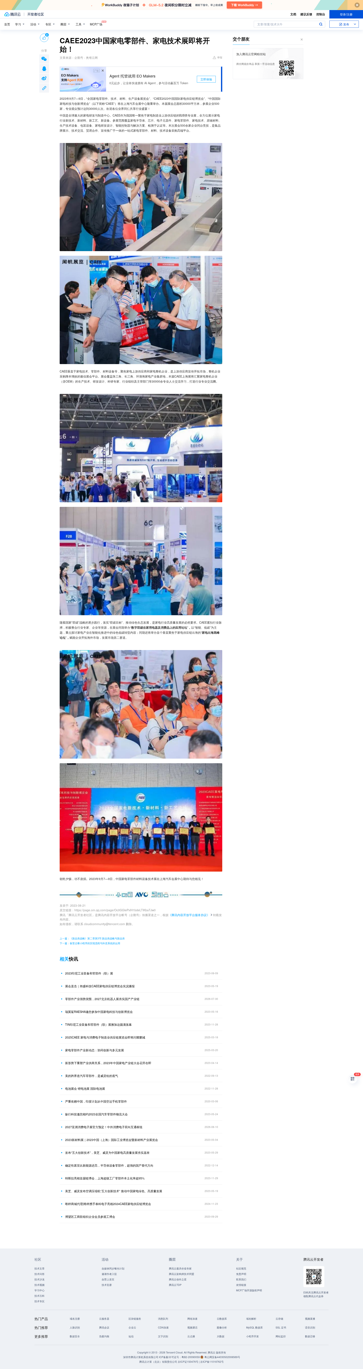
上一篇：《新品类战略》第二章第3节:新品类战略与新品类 (92, 938)
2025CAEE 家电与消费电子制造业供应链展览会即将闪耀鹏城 (105, 1037)
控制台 (320, 14)
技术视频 (39, 1284)
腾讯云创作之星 (178, 1279)
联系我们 (241, 1279)
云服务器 (104, 1318)
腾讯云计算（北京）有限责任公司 (158, 1361)
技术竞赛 (107, 1284)
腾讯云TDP (175, 1284)
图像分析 (222, 1327)
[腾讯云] (12, 14)
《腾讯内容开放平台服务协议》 (189, 915)
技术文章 (39, 1268)
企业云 (132, 1327)
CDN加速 (163, 1327)
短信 (131, 1336)
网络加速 (192, 1318)
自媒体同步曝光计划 (113, 1268)
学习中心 (39, 1290)
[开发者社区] (36, 14)
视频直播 (310, 1318)
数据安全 (75, 1336)
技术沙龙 (39, 1279)
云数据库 (222, 1318)
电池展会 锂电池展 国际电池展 (85, 1088)
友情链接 (241, 1284)
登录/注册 (346, 14)
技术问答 (39, 1274)
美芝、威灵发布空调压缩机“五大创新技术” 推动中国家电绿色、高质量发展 (113, 1191)
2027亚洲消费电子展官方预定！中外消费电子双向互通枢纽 (103, 1127)
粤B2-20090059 (191, 1357)
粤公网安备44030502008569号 (222, 1357)
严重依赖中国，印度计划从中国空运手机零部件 (96, 1101)
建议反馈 (306, 14)
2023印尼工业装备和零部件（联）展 (89, 973)
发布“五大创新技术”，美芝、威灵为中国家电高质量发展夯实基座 (107, 1152)
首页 (7, 24)
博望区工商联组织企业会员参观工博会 (90, 1216)
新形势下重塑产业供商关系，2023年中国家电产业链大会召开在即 (108, 1063)
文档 (293, 14)
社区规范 (241, 1268)
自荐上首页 (108, 1279)
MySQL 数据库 (254, 1327)
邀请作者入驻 (109, 1274)
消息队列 (163, 1318)
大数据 (220, 1336)
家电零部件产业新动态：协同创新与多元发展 (94, 1050)
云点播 (191, 1336)
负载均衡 (104, 1336)
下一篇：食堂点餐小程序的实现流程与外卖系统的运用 (90, 943)
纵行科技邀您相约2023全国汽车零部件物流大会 (96, 1114)
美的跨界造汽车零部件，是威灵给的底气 (91, 1076)
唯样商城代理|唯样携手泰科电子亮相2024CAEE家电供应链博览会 (108, 1204)
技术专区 (39, 1301)
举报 (219, 57)
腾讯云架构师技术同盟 (181, 1274)
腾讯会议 (104, 1327)
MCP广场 (96, 24)
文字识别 (163, 1336)
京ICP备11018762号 (212, 1361)
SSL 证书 (281, 1327)
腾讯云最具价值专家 (180, 1268)
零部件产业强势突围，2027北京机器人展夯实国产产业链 (102, 999)
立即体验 (206, 79)
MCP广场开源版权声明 (249, 1290)
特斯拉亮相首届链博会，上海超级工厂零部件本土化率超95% (105, 1178)
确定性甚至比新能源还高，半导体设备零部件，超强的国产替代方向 (109, 1165)
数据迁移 (310, 1336)
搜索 (320, 24)
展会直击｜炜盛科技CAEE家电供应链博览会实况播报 (100, 986)
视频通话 (192, 1327)
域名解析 (251, 1318)
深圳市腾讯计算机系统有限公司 (140, 1357)
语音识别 (310, 1327)
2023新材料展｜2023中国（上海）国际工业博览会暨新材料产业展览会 (111, 1140)
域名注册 (75, 1318)
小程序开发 (252, 1336)
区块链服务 (135, 1318)
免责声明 (241, 1274)
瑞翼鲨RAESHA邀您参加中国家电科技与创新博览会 (99, 1012)
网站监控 (281, 1336)
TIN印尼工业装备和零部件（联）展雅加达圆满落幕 (98, 1024)
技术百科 (39, 1295)
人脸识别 (75, 1327)
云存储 (279, 1318)
